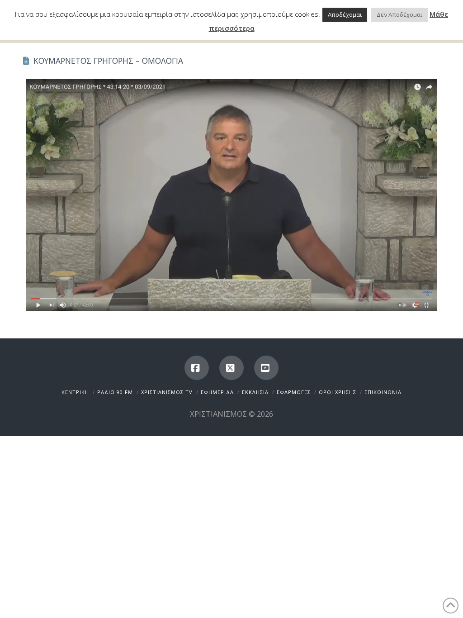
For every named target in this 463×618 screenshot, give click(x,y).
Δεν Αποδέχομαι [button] (399, 14)
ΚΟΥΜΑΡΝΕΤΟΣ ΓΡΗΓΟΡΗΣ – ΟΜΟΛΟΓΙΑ (108, 60)
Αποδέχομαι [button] (345, 14)
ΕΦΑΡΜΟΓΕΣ (294, 392)
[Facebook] (196, 368)
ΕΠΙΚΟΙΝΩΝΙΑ (383, 392)
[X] (231, 368)
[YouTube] (266, 368)
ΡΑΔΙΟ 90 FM (115, 392)
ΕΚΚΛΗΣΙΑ (255, 392)
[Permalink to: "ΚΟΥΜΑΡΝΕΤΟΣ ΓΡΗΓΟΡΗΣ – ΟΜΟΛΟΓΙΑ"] (231, 195)
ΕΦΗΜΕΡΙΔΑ (217, 392)
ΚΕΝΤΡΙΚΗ (75, 392)
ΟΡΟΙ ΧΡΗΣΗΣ (337, 392)
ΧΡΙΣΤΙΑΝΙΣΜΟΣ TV (167, 392)
